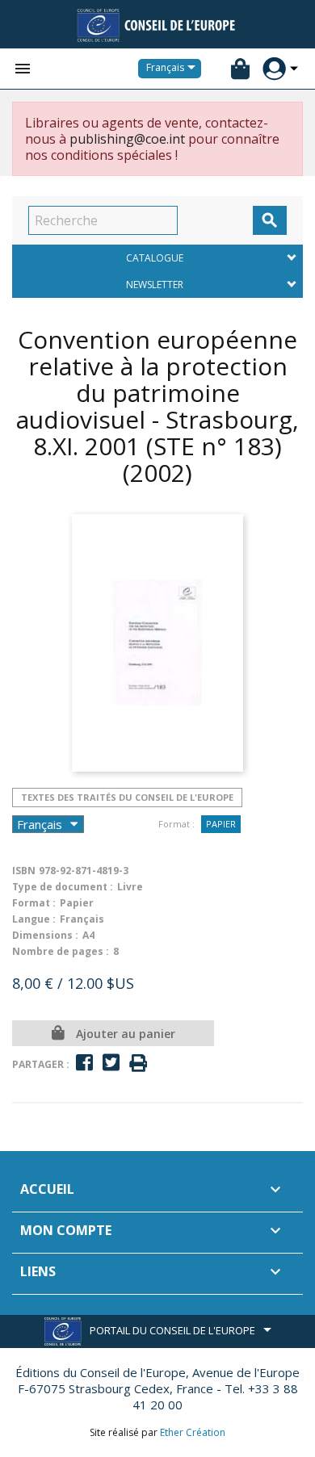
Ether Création (192, 1432)
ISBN (24, 870)
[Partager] (84, 1063)
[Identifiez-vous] (274, 69)
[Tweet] (111, 1063)
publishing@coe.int (127, 139)
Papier (221, 824)
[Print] (138, 1063)
